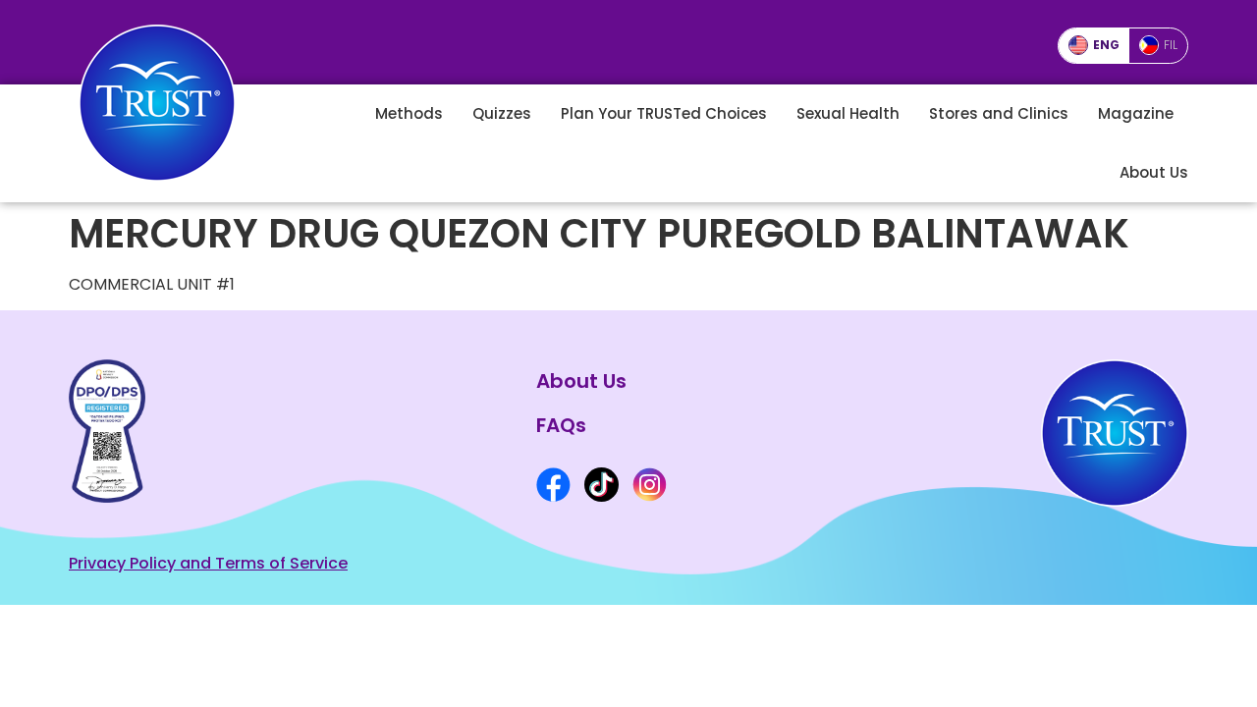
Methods (409, 113)
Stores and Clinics (998, 113)
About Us (1154, 172)
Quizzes (501, 113)
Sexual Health (848, 113)
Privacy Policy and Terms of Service (208, 563)
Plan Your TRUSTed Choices (664, 113)
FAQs (561, 425)
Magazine (1136, 113)
